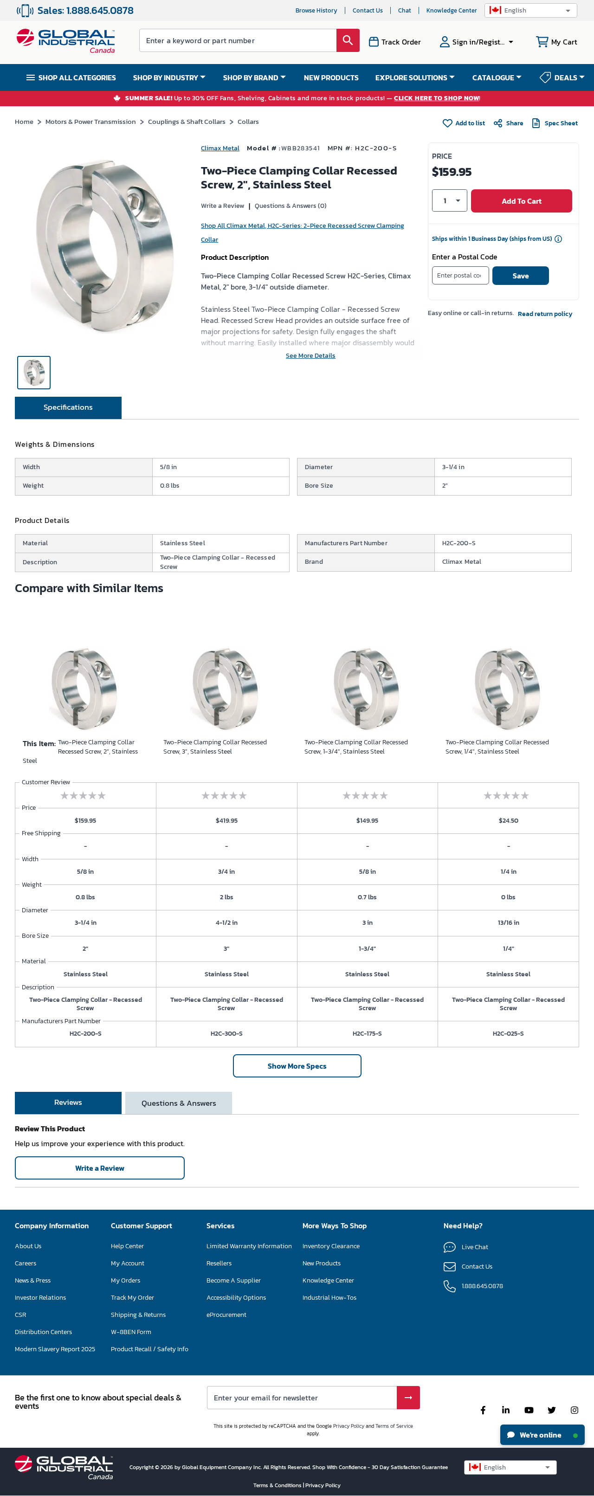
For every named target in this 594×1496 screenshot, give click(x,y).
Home (24, 121)
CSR (20, 1315)
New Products (322, 1263)
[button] (531, 10)
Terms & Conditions (278, 1485)
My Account (127, 1263)
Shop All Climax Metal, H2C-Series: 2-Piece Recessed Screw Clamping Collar (302, 233)
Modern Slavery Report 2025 (55, 1349)
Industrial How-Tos (329, 1298)
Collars (248, 121)
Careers (25, 1263)
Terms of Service (394, 1426)
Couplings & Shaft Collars (187, 121)
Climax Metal (220, 148)
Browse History (316, 10)
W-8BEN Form (131, 1332)
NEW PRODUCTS (331, 77)
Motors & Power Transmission (90, 121)
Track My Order (132, 1298)
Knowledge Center (451, 10)
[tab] (68, 408)
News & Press (33, 1280)
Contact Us (368, 10)
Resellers (219, 1263)
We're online (540, 1434)
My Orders (125, 1280)
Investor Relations (40, 1298)
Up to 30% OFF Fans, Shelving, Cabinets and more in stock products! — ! (303, 99)
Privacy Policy (348, 1426)
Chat (404, 10)
